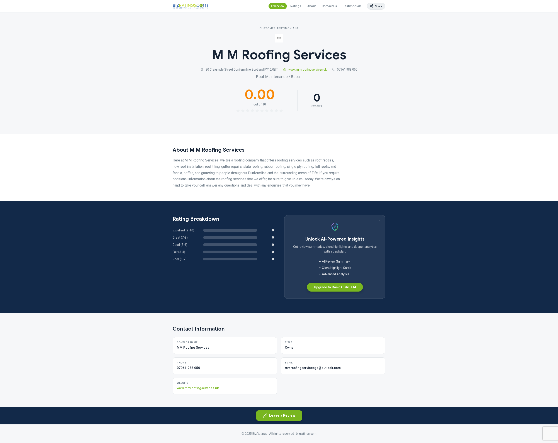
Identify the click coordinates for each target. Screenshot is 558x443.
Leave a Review (282, 415)
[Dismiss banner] (379, 221)
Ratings (295, 6)
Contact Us (329, 6)
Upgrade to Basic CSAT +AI (335, 287)
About (311, 6)
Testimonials (352, 6)
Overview (277, 6)
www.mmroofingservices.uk (307, 69)
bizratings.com (306, 433)
